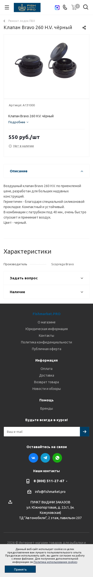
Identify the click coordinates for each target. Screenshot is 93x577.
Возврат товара (46, 382)
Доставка (46, 375)
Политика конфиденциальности (46, 342)
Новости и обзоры (46, 389)
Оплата (46, 369)
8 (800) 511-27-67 (49, 481)
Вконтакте (33, 458)
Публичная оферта (46, 349)
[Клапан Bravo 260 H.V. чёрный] (46, 64)
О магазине (47, 322)
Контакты (46, 335)
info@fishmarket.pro (50, 492)
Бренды (46, 408)
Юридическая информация (47, 329)
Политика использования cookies (55, 562)
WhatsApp (57, 458)
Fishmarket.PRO (47, 314)
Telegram (45, 458)
